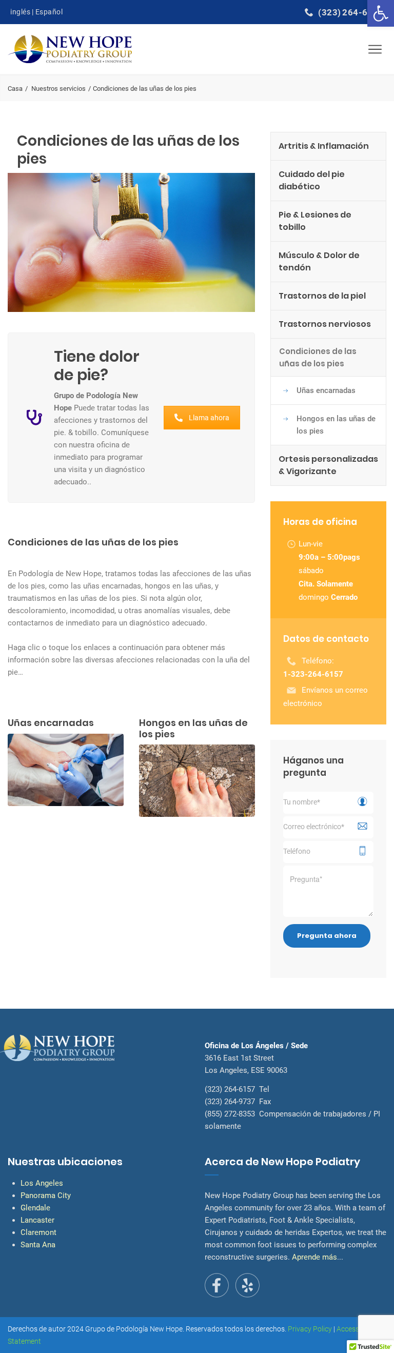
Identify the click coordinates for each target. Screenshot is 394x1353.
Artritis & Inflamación (324, 146)
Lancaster (37, 1220)
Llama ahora (209, 418)
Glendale (35, 1207)
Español (49, 12)
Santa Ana (38, 1244)
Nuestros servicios (58, 88)
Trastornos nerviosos (325, 324)
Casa (15, 88)
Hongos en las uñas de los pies (336, 425)
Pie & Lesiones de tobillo (315, 221)
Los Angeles (42, 1183)
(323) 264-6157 (351, 12)
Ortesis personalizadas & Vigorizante (328, 465)
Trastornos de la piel (322, 296)
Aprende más (314, 1257)
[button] (380, 13)
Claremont (38, 1232)
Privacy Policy (310, 1329)
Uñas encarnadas (326, 390)
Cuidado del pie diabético (312, 180)
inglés (20, 12)
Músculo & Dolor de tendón (319, 261)
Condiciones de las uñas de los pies (318, 357)
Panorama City (46, 1195)
